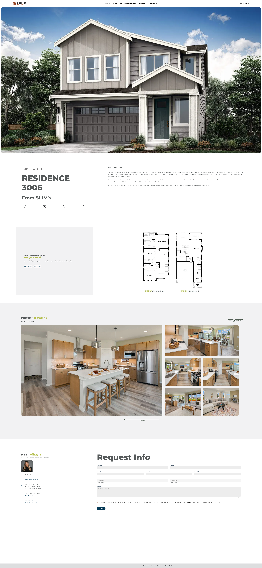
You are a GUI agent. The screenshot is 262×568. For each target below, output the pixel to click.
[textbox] (100, 482)
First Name (99, 465)
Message (99, 486)
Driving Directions (30, 495)
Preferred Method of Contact (176, 477)
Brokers (159, 565)
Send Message (101, 508)
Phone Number (100, 471)
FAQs (165, 565)
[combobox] (100, 482)
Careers (153, 565)
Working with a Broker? (102, 477)
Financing (146, 565)
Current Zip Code (198, 471)
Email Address (149, 471)
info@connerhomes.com (31, 479)
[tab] (231, 320)
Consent (99, 500)
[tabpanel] (131, 375)
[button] (28, 266)
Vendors (171, 565)
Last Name (172, 465)
